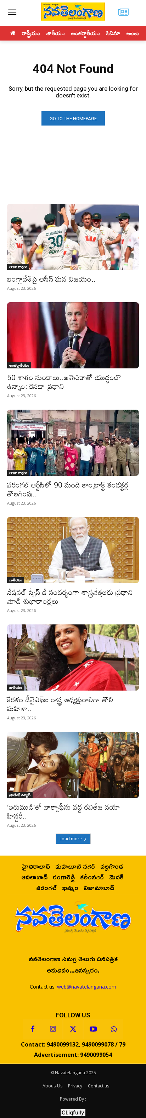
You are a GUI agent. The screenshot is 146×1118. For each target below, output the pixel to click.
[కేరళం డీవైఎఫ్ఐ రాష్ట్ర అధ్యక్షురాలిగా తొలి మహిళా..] (73, 657)
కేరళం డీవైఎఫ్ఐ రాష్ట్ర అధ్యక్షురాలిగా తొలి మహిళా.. (60, 704)
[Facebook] (33, 1029)
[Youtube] (93, 1029)
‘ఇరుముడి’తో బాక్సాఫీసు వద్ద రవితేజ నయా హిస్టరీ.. (63, 811)
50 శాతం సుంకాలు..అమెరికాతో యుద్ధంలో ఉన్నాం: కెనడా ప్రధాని (64, 382)
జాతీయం (15, 579)
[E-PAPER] (124, 13)
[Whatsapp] (113, 1029)
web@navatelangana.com (86, 986)
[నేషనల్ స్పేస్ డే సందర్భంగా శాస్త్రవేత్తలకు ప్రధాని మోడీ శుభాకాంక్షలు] (73, 550)
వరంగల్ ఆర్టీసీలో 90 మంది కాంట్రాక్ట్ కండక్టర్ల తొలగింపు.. (67, 489)
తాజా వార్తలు (18, 266)
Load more (71, 839)
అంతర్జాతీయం (19, 365)
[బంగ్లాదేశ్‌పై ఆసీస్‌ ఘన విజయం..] (73, 237)
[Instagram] (53, 1029)
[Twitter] (73, 1029)
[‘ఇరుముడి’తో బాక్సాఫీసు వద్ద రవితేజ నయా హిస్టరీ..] (73, 765)
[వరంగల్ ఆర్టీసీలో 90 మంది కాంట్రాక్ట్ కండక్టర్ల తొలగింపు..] (73, 443)
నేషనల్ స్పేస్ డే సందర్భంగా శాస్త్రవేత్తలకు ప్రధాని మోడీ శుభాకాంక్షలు (70, 596)
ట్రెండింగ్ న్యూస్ (19, 794)
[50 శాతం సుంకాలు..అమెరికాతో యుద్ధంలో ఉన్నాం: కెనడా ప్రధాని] (73, 335)
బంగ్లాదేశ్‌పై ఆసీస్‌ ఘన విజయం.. (51, 278)
